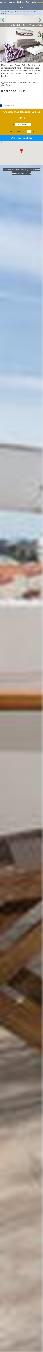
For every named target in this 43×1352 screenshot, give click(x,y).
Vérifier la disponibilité (21, 138)
